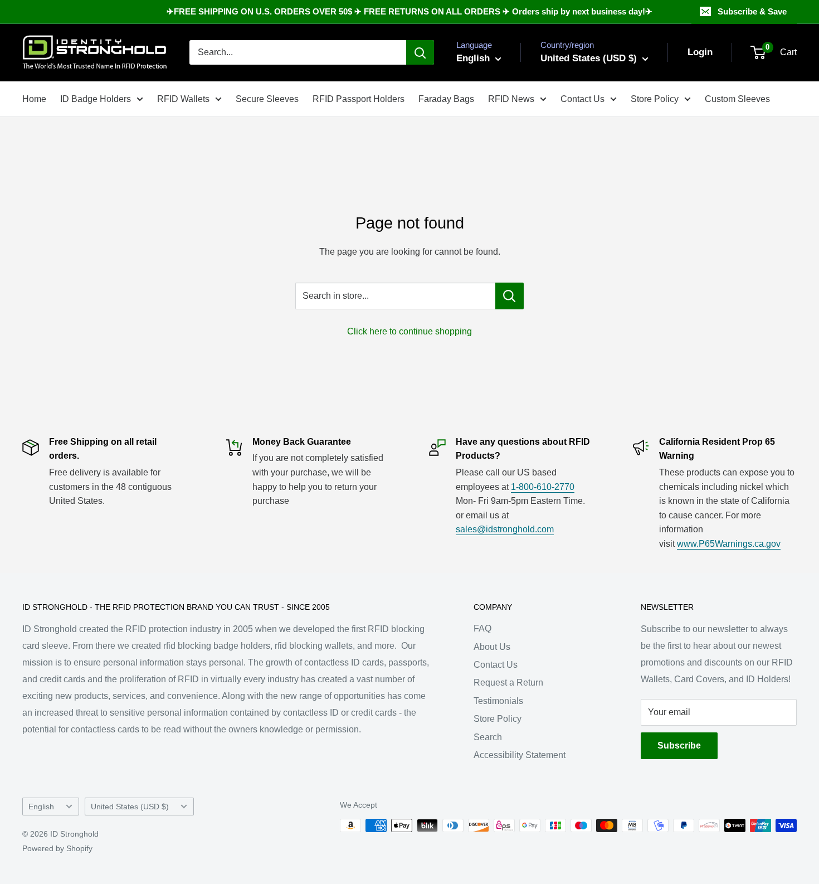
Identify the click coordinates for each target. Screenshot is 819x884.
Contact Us (582, 99)
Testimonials (498, 701)
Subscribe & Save (752, 11)
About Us (492, 647)
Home (34, 99)
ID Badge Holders (95, 99)
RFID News (511, 99)
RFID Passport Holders (358, 99)
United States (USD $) (130, 807)
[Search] (420, 52)
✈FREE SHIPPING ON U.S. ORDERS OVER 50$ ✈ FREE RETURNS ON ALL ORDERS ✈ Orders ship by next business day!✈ (409, 11)
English (41, 807)
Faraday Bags (446, 99)
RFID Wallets (183, 99)
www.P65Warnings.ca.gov (729, 543)
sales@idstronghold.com (505, 529)
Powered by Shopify (57, 848)
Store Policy (655, 99)
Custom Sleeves (737, 99)
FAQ (482, 628)
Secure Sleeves (267, 99)
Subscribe (679, 745)
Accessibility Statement (520, 755)
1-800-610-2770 (542, 487)
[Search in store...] (509, 296)
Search (488, 737)
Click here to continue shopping (409, 331)
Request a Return (508, 682)
